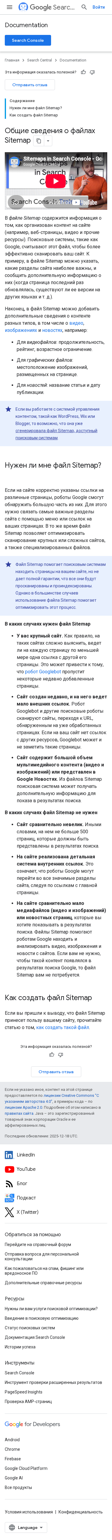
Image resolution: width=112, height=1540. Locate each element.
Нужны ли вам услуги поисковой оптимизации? (51, 1308)
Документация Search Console (35, 1337)
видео (76, 323)
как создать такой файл (62, 1027)
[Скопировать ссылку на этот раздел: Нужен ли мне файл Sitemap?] (11, 475)
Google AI (14, 1478)
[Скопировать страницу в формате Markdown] (38, 141)
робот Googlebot (43, 671)
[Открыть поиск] (84, 7)
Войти (99, 7)
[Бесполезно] (92, 72)
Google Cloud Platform (26, 1468)
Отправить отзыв (29, 84)
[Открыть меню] (10, 7)
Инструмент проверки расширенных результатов (53, 1382)
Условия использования (29, 1512)
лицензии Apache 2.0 (23, 1107)
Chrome (12, 1449)
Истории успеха (20, 1347)
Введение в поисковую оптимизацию (42, 1318)
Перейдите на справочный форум (38, 1244)
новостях (52, 330)
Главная (12, 60)
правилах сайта (19, 1113)
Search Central (64, 7)
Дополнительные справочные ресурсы (43, 1282)
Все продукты (18, 1487)
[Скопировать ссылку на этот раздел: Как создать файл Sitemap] (98, 998)
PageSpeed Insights (23, 1392)
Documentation (26, 25)
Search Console (28, 40)
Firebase (13, 1458)
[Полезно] (83, 72)
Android (12, 1439)
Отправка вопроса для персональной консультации (42, 1256)
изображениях (21, 330)
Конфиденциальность (81, 1512)
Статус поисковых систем (30, 1327)
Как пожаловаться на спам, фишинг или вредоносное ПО (44, 1271)
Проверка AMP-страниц (28, 1401)
